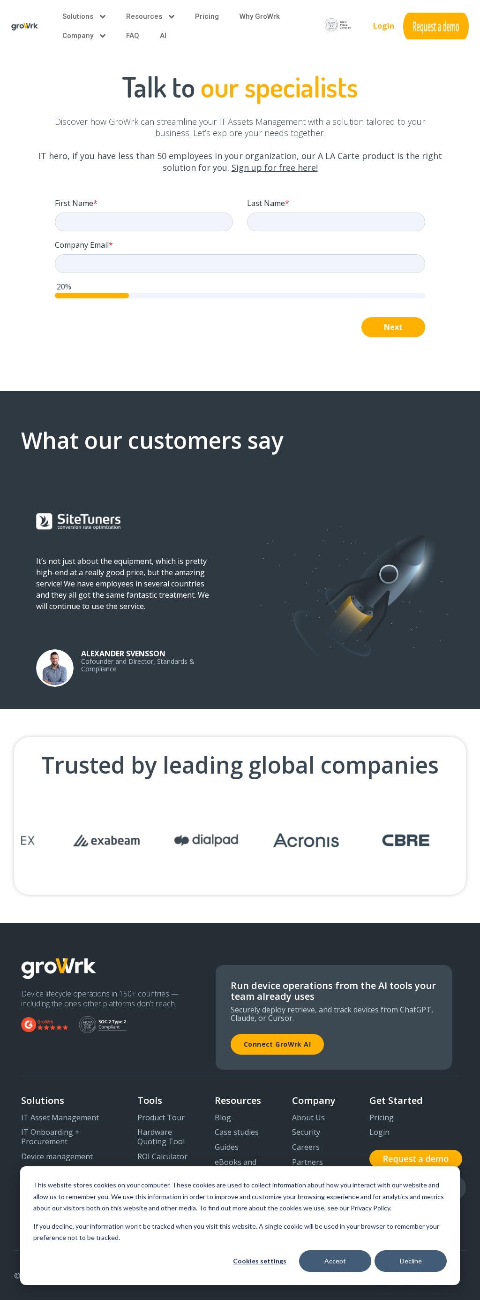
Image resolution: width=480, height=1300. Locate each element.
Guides (227, 1147)
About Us (308, 1118)
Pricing (207, 16)
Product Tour (161, 1118)
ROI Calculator (162, 1157)
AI (163, 35)
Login (383, 26)
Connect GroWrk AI (277, 1044)
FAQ (132, 35)
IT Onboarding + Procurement (50, 1137)
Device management (57, 1157)
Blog (223, 1118)
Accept (335, 1261)
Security (306, 1132)
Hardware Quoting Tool (161, 1137)
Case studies (237, 1132)
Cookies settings (259, 1261)
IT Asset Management (60, 1118)
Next (393, 327)
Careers (306, 1147)
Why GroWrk (260, 16)
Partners (307, 1162)
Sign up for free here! (275, 167)
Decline (411, 1261)
